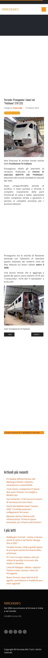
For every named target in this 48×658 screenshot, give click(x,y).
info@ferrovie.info (12, 616)
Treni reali (17, 108)
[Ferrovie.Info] (10, 9)
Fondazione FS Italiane (12, 113)
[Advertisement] (24, 68)
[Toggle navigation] (44, 9)
